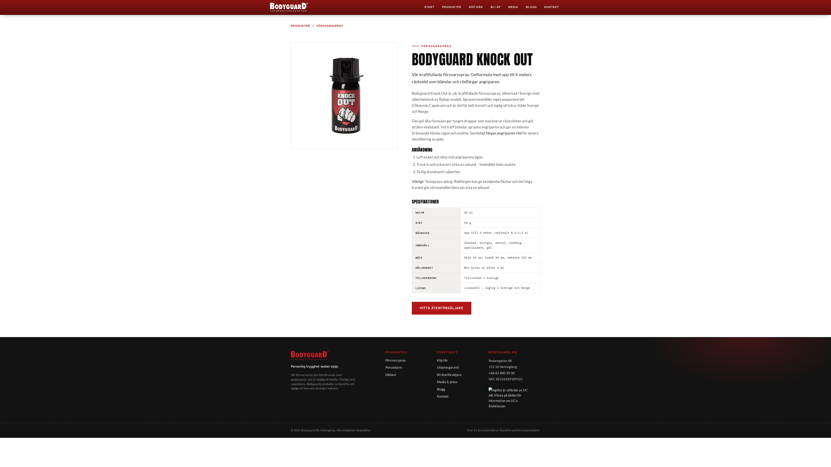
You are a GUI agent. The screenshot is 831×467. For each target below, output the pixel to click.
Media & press (447, 382)
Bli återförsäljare (449, 375)
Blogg (531, 7)
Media (513, 7)
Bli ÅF (496, 7)
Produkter (451, 7)
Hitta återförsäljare (441, 308)
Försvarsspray (330, 25)
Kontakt (551, 7)
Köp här (476, 7)
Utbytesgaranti (448, 367)
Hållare (390, 375)
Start (429, 7)
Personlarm (393, 367)
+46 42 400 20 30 (502, 373)
